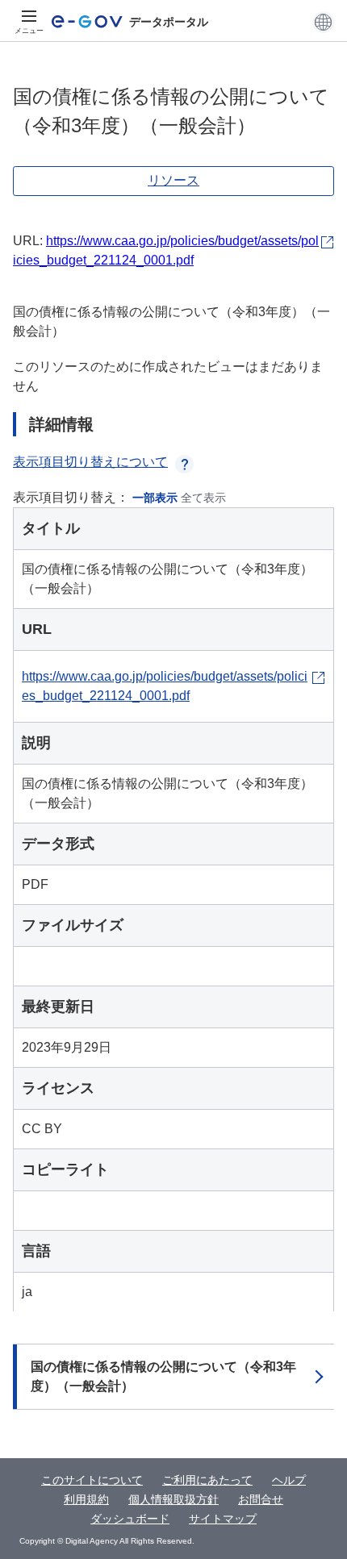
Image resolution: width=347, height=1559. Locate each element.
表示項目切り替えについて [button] (90, 462)
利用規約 (86, 1499)
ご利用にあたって (207, 1480)
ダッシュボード (129, 1518)
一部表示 (155, 497)
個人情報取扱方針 (173, 1499)
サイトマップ (223, 1518)
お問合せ (260, 1499)
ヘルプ (289, 1480)
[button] (323, 21)
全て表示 (203, 497)
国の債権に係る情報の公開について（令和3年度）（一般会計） (163, 1376)
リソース (173, 180)
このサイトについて (92, 1480)
